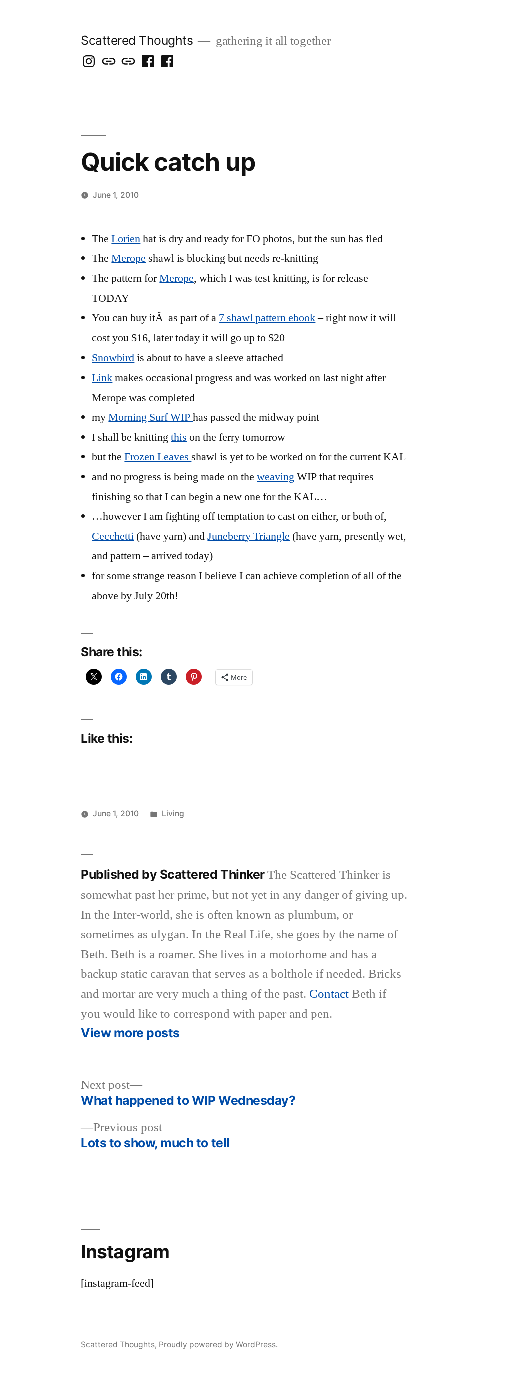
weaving (275, 477)
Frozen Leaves (158, 457)
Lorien (126, 239)
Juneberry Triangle (249, 536)
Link (102, 378)
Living (173, 813)
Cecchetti (113, 536)
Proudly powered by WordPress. (218, 1344)
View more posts (130, 1033)
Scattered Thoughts (137, 40)
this (179, 437)
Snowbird (113, 358)
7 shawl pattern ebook (267, 318)
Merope (129, 258)
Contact (329, 994)
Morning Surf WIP (150, 417)
